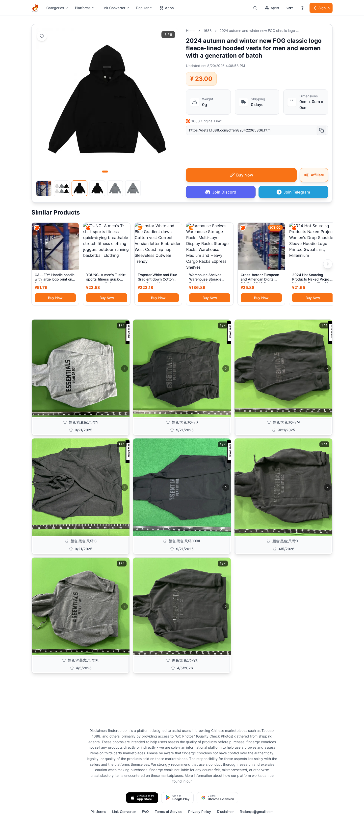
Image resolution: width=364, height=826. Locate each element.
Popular (142, 8)
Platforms (83, 8)
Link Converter (113, 8)
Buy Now (55, 298)
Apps (169, 8)
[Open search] (255, 8)
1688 (207, 30)
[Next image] (124, 368)
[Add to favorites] (42, 36)
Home (190, 30)
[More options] (303, 8)
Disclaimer (225, 811)
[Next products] (328, 264)
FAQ (145, 811)
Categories (55, 8)
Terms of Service (168, 811)
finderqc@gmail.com (256, 811)
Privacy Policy (199, 811)
